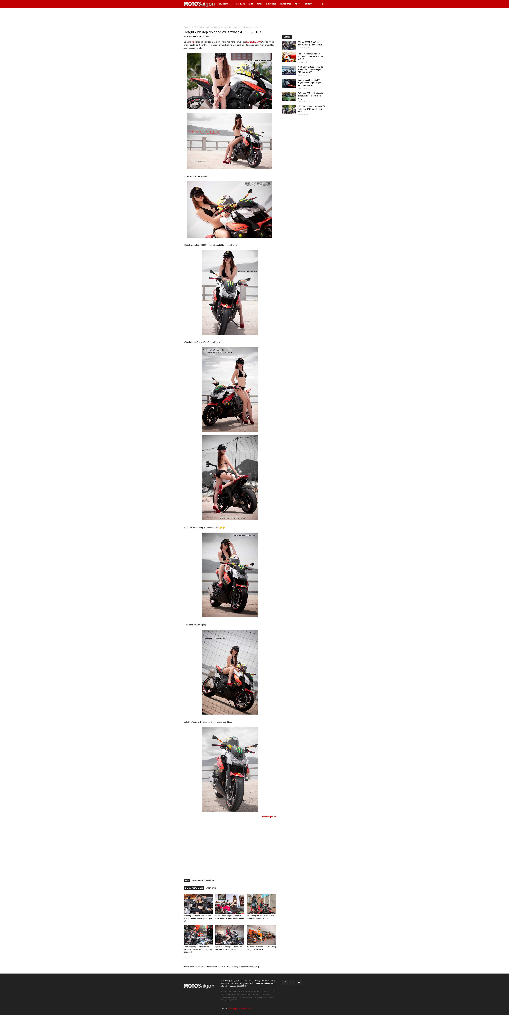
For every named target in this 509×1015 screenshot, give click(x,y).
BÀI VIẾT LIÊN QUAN (194, 888)
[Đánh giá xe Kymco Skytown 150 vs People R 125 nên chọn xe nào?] (289, 109)
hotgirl (193, 42)
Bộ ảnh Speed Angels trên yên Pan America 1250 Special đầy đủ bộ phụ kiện (198, 918)
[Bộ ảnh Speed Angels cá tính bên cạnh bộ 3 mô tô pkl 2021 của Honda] (229, 904)
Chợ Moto (308, 4)
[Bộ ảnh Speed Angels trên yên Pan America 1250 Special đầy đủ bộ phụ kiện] (198, 904)
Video (297, 4)
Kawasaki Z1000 (253, 42)
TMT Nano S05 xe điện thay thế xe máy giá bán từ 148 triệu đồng (311, 96)
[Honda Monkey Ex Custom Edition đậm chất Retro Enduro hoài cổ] (289, 57)
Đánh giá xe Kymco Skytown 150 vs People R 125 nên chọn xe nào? (311, 109)
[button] (322, 4)
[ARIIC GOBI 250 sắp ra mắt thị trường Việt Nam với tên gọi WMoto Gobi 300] (289, 70)
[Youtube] (299, 982)
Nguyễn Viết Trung (194, 36)
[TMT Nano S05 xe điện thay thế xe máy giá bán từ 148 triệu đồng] (289, 96)
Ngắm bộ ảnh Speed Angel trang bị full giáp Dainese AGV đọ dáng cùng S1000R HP (198, 949)
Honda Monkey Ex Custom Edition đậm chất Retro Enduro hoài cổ (311, 56)
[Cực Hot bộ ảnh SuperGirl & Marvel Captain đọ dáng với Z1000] (261, 904)
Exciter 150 (271, 4)
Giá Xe (259, 4)
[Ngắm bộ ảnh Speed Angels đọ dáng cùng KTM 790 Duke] (261, 935)
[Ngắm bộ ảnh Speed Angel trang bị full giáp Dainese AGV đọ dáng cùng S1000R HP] (198, 935)
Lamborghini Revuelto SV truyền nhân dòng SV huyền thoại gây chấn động (309, 82)
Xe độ (251, 4)
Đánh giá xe (239, 4)
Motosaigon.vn (269, 817)
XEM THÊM (211, 888)
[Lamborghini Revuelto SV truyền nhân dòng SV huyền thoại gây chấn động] (289, 83)
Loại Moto (224, 4)
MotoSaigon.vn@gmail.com (239, 1008)
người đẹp (210, 880)
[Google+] (292, 982)
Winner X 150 (285, 4)
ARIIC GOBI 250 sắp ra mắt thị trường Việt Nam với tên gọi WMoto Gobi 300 (310, 69)
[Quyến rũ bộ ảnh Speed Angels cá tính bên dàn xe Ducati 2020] (229, 935)
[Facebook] (285, 982)
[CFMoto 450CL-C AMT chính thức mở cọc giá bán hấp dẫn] (289, 45)
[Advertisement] (254, 17)
